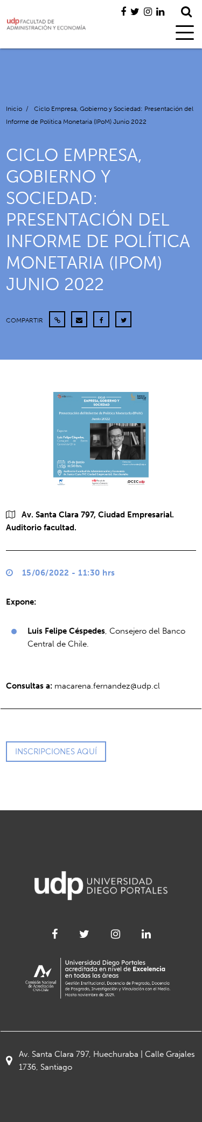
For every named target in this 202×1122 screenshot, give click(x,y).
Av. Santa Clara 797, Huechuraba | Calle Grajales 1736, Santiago (107, 1060)
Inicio (14, 109)
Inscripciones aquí (56, 751)
